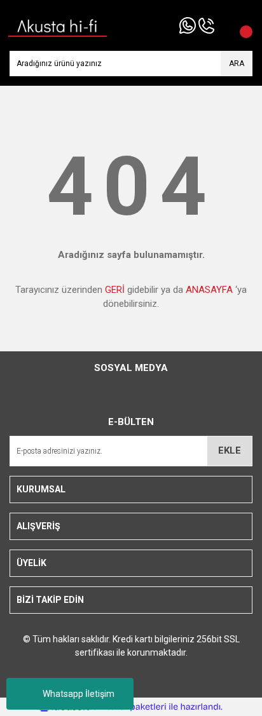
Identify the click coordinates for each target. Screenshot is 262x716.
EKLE (229, 450)
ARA (236, 63)
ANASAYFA (209, 289)
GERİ (115, 289)
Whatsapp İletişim (78, 694)
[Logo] (57, 24)
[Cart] (239, 25)
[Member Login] (224, 25)
